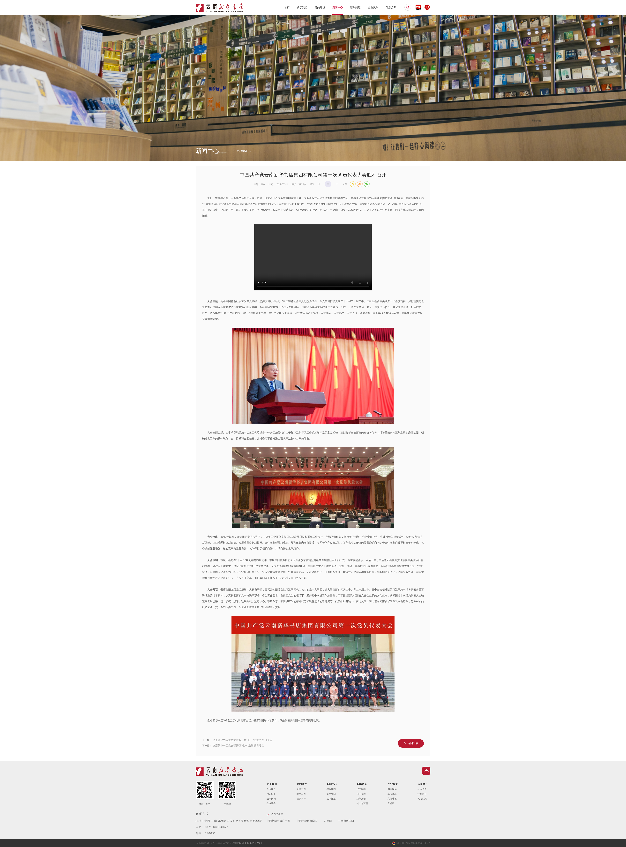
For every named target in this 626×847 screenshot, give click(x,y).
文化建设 (392, 798)
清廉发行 (301, 798)
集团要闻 (331, 793)
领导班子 (271, 793)
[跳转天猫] (418, 7)
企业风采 (373, 7)
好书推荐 (361, 789)
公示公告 (422, 789)
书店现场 (392, 789)
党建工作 (301, 789)
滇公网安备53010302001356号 (413, 842)
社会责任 (422, 793)
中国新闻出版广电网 (278, 820)
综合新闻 (331, 789)
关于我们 (302, 7)
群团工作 (301, 793)
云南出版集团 (346, 820)
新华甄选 (355, 7)
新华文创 (361, 798)
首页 (287, 7)
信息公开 (391, 7)
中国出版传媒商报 (307, 820)
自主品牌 (361, 793)
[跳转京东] (427, 7)
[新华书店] (219, 11)
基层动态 (392, 793)
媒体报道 (331, 798)
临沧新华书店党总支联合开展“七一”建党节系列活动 (242, 740)
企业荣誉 (271, 803)
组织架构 (271, 798)
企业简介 (271, 789)
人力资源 (422, 798)
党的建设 (320, 7)
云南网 (328, 820)
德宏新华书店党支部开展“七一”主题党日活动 (238, 745)
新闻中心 (337, 7)
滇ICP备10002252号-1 (250, 842)
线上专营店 (362, 803)
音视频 (391, 803)
